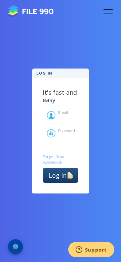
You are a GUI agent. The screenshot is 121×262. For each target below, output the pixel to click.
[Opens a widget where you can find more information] (91, 250)
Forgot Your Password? (54, 159)
